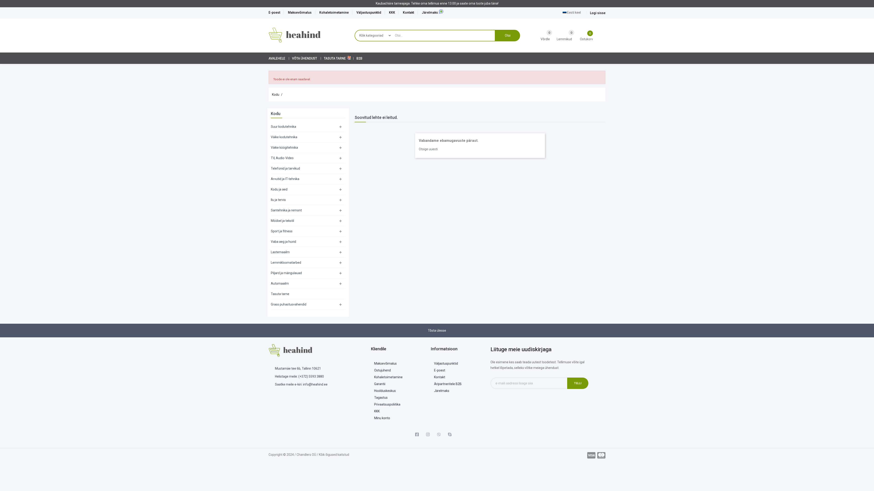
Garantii (379, 384)
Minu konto (382, 418)
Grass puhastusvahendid (288, 304)
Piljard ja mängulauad (286, 273)
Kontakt (408, 12)
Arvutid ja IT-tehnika (285, 179)
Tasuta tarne (280, 294)
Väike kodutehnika (284, 137)
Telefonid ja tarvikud (285, 168)
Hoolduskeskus (385, 391)
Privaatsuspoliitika (387, 404)
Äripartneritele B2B (448, 384)
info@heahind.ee (315, 384)
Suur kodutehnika (283, 126)
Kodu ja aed (279, 189)
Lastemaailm (280, 252)
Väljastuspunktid (368, 12)
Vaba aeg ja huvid (283, 241)
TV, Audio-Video (282, 158)
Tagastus (381, 397)
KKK (392, 12)
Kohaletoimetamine (334, 12)
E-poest (274, 12)
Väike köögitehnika (284, 147)
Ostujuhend (382, 370)
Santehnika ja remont (286, 210)
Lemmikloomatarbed (286, 262)
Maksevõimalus (300, 12)
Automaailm (280, 283)
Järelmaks (430, 12)
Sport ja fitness (281, 231)
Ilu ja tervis (278, 200)
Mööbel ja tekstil (282, 221)
